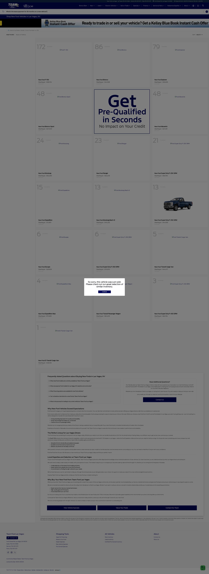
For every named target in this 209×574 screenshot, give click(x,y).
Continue (104, 291)
